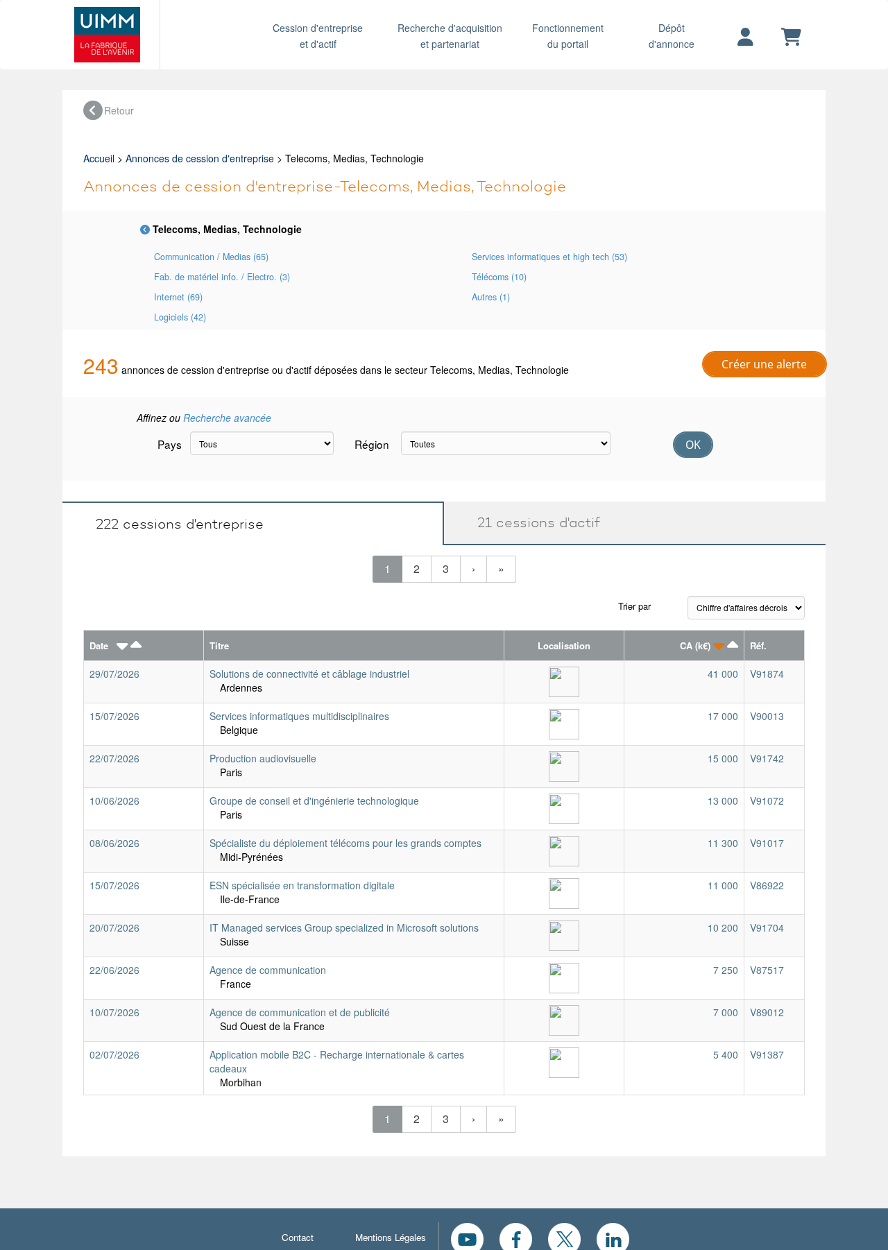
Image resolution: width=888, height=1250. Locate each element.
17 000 (723, 716)
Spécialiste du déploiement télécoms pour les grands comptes (345, 843)
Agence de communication (268, 970)
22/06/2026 (114, 970)
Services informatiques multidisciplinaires (299, 716)
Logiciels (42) (180, 317)
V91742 (767, 758)
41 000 (723, 673)
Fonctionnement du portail (568, 36)
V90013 (767, 716)
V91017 (767, 843)
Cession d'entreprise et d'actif (318, 36)
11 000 (723, 885)
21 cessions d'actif (532, 522)
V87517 (767, 970)
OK (693, 444)
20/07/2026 (114, 927)
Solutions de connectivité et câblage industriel (309, 673)
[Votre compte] (745, 37)
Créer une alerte (764, 364)
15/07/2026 (114, 716)
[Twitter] (564, 1237)
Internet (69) (178, 297)
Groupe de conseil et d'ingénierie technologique (314, 800)
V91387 (767, 1054)
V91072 (767, 800)
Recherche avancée (227, 418)
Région (372, 444)
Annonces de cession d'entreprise (200, 158)
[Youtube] (467, 1237)
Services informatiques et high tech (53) (549, 256)
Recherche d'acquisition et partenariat (450, 36)
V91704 (767, 927)
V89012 (767, 1012)
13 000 (723, 800)
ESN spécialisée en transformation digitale (302, 885)
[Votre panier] (791, 37)
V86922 (767, 885)
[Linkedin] (613, 1237)
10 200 (723, 927)
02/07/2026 (114, 1054)
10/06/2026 (114, 800)
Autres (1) (491, 297)
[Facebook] (516, 1237)
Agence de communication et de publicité (300, 1012)
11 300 (723, 843)
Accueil (98, 158)
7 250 (725, 970)
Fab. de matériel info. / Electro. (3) (222, 277)
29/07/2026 (114, 673)
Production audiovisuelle (263, 758)
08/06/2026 (114, 843)
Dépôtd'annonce (671, 36)
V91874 (767, 673)
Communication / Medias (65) (211, 256)
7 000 (725, 1012)
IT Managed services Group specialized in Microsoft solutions (344, 927)
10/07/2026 (114, 1012)
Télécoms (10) (499, 277)
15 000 (723, 758)
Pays (168, 444)
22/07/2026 (114, 758)
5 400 (725, 1054)
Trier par (634, 606)
